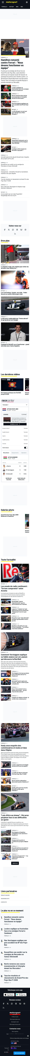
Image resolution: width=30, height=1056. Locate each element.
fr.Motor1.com (15, 1016)
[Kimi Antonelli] (4, 474)
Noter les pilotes (9, 478)
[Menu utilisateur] (26, 2)
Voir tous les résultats (21, 478)
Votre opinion (15, 1031)
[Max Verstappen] (4, 470)
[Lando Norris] (4, 466)
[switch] (26, 447)
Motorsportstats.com (15, 1024)
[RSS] (15, 233)
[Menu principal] (3, 2)
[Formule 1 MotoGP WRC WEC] (15, 404)
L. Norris (8, 466)
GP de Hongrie (13, 457)
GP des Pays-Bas (12, 409)
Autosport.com (15, 1021)
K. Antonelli (9, 474)
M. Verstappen (10, 470)
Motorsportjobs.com (15, 1019)
